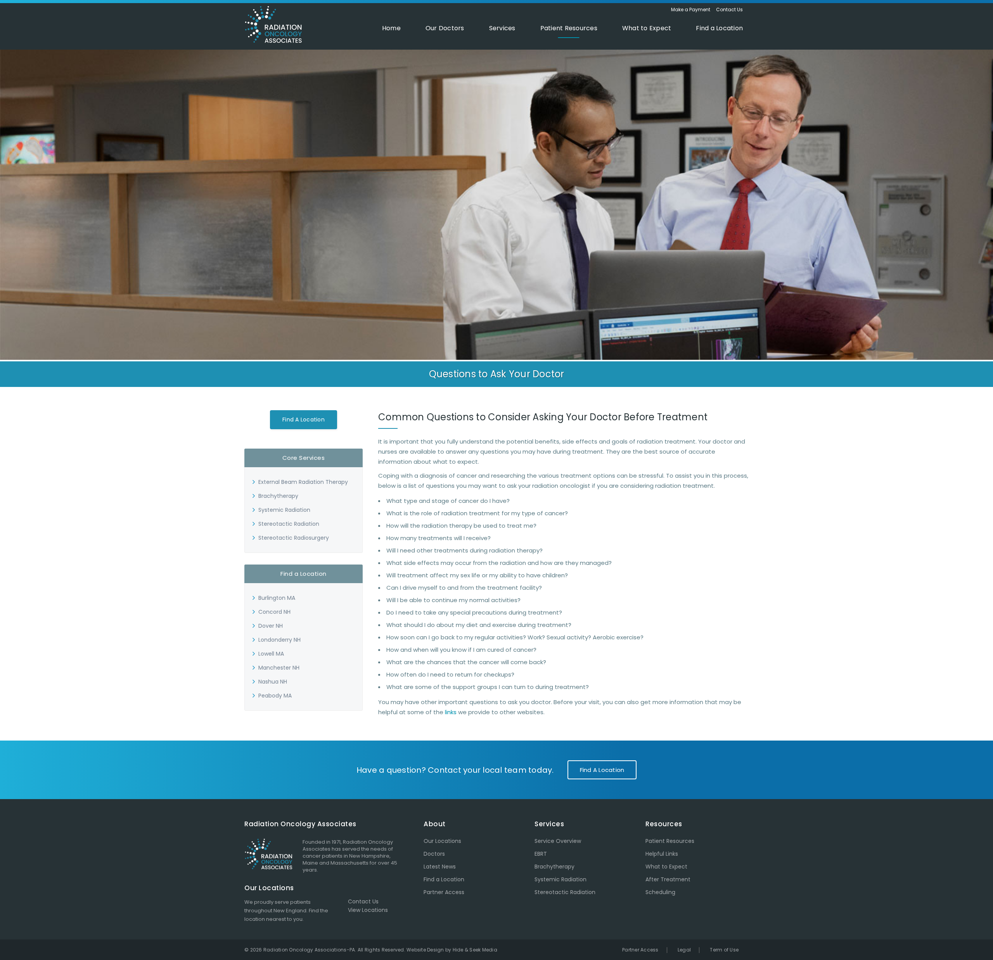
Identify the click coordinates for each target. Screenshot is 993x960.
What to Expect (666, 866)
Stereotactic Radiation (288, 524)
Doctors (434, 854)
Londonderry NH (279, 640)
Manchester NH (278, 668)
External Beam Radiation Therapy (303, 482)
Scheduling (660, 892)
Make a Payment (690, 9)
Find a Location (303, 419)
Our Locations (442, 841)
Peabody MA (275, 695)
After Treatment (667, 879)
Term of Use (724, 949)
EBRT (541, 854)
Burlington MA (276, 598)
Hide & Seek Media (475, 949)
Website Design (425, 949)
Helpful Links (661, 854)
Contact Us (729, 9)
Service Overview (558, 841)
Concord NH (274, 612)
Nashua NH (272, 681)
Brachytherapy (278, 496)
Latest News (440, 866)
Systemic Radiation (284, 510)
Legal (684, 949)
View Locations (368, 910)
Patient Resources (669, 841)
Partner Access (444, 892)
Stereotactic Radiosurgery (293, 538)
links (451, 712)
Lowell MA (271, 654)
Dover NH (270, 626)
